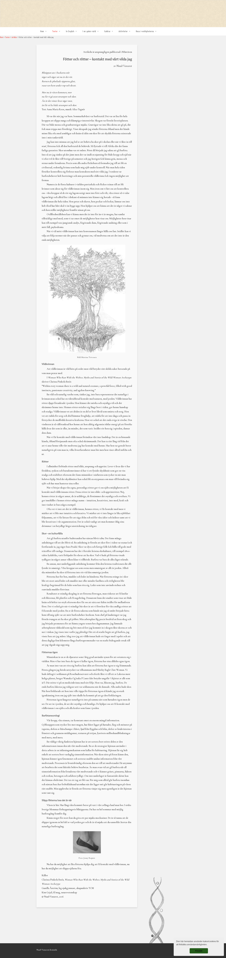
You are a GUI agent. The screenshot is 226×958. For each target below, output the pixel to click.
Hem (42, 31)
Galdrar (107, 31)
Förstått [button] (198, 951)
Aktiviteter (123, 31)
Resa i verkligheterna (145, 31)
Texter (55, 31)
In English (70, 31)
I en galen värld (89, 31)
